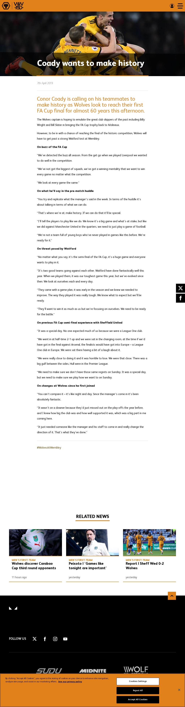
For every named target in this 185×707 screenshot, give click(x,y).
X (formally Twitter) (180, 288)
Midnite (92, 671)
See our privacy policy (70, 682)
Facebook (180, 298)
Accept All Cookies (137, 700)
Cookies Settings (138, 681)
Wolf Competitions (136, 671)
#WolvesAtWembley (49, 447)
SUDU (49, 671)
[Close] (179, 690)
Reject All (138, 691)
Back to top (172, 596)
